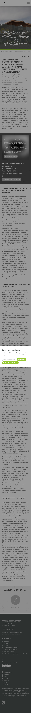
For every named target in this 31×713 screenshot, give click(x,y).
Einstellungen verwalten (9, 359)
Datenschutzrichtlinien (15, 354)
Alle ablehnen (21, 359)
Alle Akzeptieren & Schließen (10, 363)
